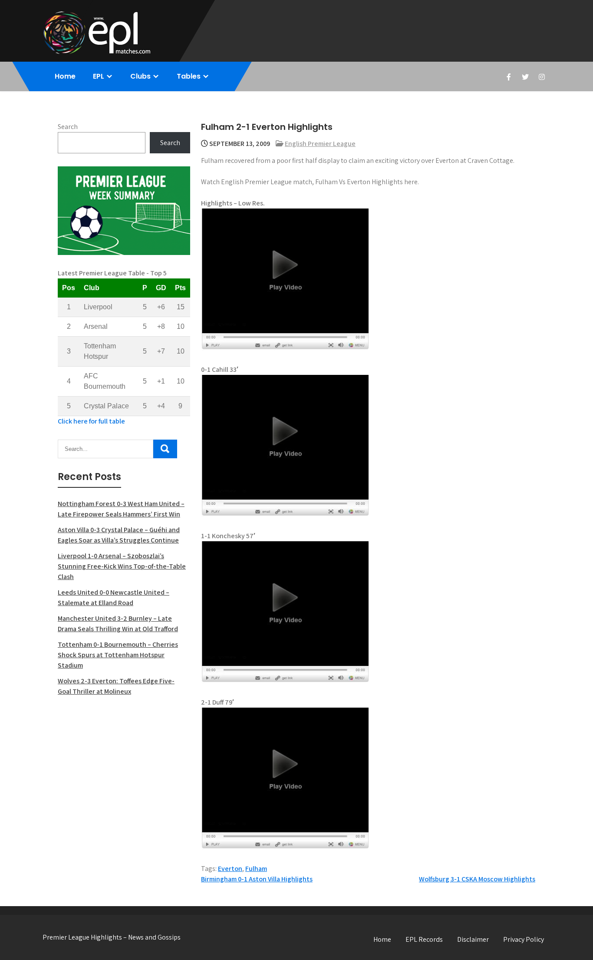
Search (68, 126)
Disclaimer (473, 939)
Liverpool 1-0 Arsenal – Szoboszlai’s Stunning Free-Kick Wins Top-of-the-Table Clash (122, 566)
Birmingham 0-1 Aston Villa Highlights (257, 879)
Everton (230, 868)
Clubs (140, 76)
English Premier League (320, 143)
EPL (98, 76)
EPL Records (424, 939)
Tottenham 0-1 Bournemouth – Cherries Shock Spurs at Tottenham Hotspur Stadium (118, 655)
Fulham (256, 868)
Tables (189, 76)
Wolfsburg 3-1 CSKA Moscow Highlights (477, 879)
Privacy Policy (523, 939)
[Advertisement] (124, 766)
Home (65, 76)
